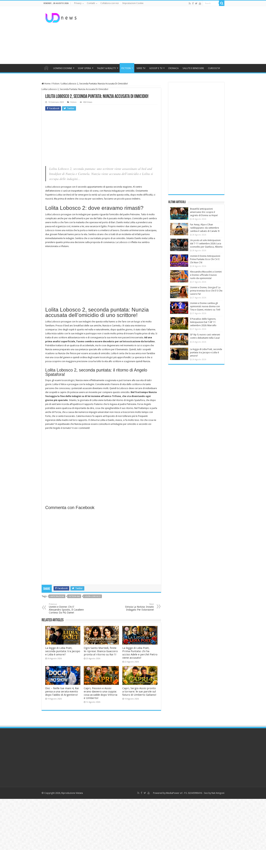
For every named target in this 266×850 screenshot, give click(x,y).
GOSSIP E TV (155, 68)
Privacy (77, 3)
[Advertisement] (156, 35)
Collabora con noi (109, 3)
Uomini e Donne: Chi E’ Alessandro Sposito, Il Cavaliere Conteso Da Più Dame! (66, 608)
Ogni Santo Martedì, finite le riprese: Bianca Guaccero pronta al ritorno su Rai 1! (101, 651)
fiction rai (74, 596)
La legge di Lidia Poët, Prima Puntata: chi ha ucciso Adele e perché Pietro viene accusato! (139, 652)
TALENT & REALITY (106, 68)
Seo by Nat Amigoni (214, 793)
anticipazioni (57, 596)
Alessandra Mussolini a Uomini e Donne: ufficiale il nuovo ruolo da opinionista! (206, 275)
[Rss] (189, 3)
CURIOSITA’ (214, 68)
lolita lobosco (93, 596)
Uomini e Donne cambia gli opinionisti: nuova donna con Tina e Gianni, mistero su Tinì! (205, 306)
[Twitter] (196, 3)
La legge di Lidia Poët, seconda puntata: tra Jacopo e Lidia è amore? (62, 651)
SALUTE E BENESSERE (193, 68)
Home (47, 83)
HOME (46, 68)
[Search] (221, 3)
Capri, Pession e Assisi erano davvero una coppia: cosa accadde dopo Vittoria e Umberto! (100, 693)
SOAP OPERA (84, 68)
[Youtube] (200, 3)
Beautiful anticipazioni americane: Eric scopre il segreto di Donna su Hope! (204, 212)
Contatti (91, 3)
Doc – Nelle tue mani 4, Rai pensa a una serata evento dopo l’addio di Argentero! (62, 691)
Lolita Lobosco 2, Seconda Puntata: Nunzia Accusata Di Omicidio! (75, 89)
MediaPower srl (174, 793)
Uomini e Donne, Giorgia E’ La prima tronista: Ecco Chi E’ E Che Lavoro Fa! (206, 290)
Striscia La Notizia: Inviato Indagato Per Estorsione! (139, 607)
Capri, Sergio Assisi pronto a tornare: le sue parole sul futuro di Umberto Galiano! (139, 691)
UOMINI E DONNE (62, 68)
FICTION (126, 68)
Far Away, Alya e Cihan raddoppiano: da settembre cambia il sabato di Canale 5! (204, 227)
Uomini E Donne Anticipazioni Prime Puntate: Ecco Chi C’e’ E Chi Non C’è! (205, 259)
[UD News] (61, 17)
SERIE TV (140, 68)
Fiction (55, 83)
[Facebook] (193, 3)
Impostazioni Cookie (132, 3)
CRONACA (173, 68)
